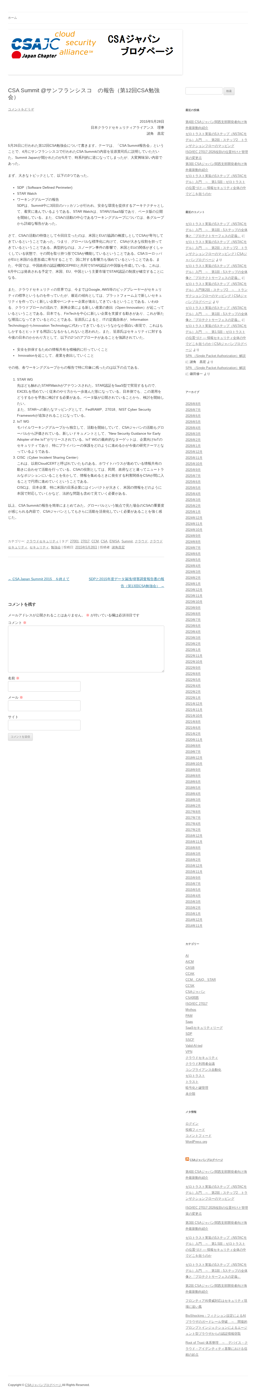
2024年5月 (193, 560)
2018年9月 (193, 770)
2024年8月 (193, 542)
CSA (104, 541)
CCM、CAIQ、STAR (201, 980)
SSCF (190, 1040)
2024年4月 (193, 566)
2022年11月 (194, 656)
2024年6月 (193, 554)
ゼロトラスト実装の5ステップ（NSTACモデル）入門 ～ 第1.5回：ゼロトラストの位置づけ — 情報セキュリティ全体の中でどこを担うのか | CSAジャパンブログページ (216, 338)
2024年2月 (193, 578)
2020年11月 (194, 740)
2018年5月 (193, 788)
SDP (189, 1034)
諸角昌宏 (118, 547)
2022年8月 (193, 674)
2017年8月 (193, 812)
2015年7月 (193, 884)
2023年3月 (193, 638)
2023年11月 (194, 596)
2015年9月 (193, 878)
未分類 (190, 1094)
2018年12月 (194, 758)
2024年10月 (194, 530)
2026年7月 (193, 410)
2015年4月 (193, 896)
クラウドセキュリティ (42, 541)
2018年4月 (193, 794)
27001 (74, 541)
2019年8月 (193, 746)
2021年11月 (194, 710)
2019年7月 (193, 752)
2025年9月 (193, 470)
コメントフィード (199, 1136)
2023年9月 (193, 608)
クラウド (141, 541)
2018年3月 (193, 800)
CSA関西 (192, 998)
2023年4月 (193, 632)
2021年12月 (194, 704)
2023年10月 (194, 602)
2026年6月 (193, 416)
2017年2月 (193, 830)
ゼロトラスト (195, 1076)
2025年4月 (193, 494)
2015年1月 (193, 914)
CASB (190, 968)
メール (15, 697)
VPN (189, 1052)
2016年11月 (194, 842)
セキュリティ (39, 547)
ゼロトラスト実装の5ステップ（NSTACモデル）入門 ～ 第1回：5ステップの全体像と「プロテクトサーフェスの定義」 (217, 230)
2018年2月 (193, 806)
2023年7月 (193, 620)
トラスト (192, 1082)
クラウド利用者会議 (200, 1064)
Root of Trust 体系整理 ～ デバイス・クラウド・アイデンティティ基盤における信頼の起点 (217, 1349)
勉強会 (56, 547)
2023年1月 (193, 650)
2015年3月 (193, 902)
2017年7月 (193, 818)
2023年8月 (193, 614)
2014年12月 (194, 920)
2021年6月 (193, 728)
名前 (14, 678)
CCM (95, 541)
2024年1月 (193, 584)
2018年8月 (193, 776)
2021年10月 (194, 716)
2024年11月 (194, 524)
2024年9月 (193, 536)
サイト (13, 717)
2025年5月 (193, 488)
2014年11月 (194, 926)
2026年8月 (193, 404)
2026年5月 (193, 422)
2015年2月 (193, 908)
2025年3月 (193, 500)
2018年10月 (194, 764)
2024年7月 (193, 548)
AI (187, 956)
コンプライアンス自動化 (203, 1070)
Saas (189, 1022)
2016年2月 (193, 860)
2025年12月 (194, 452)
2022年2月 (193, 692)
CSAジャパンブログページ (206, 1159)
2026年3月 (193, 434)
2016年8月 (193, 848)
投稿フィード (195, 1130)
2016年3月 (193, 854)
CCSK (190, 986)
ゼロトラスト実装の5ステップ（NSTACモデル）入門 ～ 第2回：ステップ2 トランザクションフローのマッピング (217, 140)
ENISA (115, 541)
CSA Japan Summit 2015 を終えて (39, 579)
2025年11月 (194, 458)
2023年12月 (194, 590)
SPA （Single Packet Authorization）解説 (216, 356)
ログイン (192, 1124)
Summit (127, 541)
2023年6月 (193, 626)
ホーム (12, 17)
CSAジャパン (195, 992)
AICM (190, 962)
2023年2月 (193, 644)
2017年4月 (193, 824)
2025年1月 (193, 512)
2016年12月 (194, 836)
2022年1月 (193, 698)
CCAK (190, 974)
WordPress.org (196, 1142)
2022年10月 (194, 662)
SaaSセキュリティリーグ (204, 1028)
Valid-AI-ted (194, 1046)
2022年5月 (193, 680)
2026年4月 (193, 428)
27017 (85, 541)
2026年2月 (193, 440)
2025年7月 (193, 476)
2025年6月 (193, 482)
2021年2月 (193, 734)
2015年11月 (194, 872)
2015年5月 (193, 890)
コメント (17, 623)
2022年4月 (193, 686)
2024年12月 (194, 518)
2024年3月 (193, 572)
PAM (189, 1016)
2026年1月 (193, 446)
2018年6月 (193, 782)
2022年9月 (193, 668)
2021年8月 (193, 722)
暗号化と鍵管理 (197, 1088)
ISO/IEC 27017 (197, 1004)
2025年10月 (194, 464)
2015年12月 (194, 866)
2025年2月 (193, 506)
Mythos (191, 1010)
